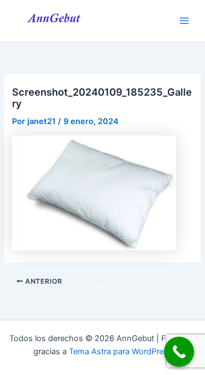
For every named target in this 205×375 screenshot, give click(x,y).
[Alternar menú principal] (184, 21)
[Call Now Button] (179, 352)
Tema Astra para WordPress (120, 351)
